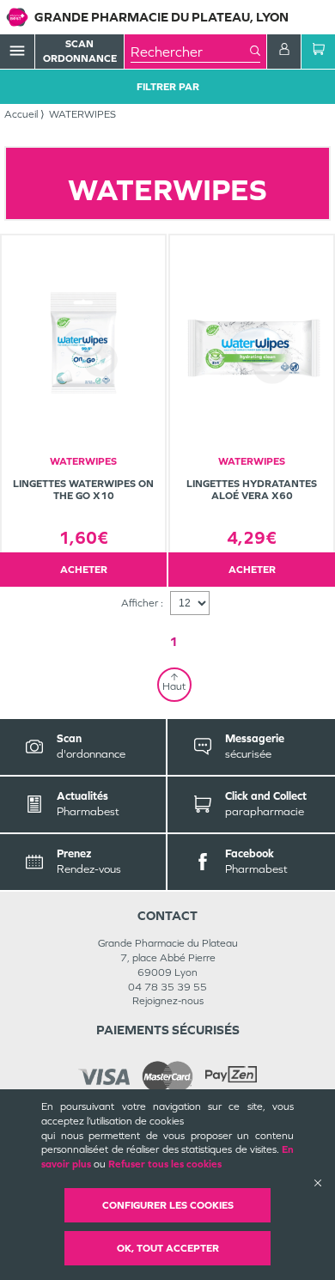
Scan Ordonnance (80, 51)
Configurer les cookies (168, 1205)
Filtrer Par (168, 87)
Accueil (21, 114)
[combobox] (190, 51)
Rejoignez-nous (168, 1001)
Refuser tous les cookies (165, 1164)
